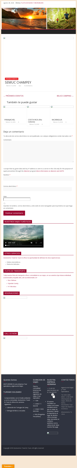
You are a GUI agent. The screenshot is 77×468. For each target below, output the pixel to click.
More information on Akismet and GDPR (50, 171)
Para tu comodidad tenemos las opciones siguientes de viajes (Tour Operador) (37, 392)
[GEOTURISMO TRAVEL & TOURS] (5, 32)
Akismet (27, 171)
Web (5, 196)
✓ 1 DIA (35, 401)
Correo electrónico (10, 186)
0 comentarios (28, 86)
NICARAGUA (57, 119)
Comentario (7, 140)
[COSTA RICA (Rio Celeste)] (38, 107)
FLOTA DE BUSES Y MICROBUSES (32, 3)
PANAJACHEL (9, 119)
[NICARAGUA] (62, 107)
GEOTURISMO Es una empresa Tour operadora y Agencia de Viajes (15, 385)
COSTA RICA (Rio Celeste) (35, 120)
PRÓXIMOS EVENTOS (11, 79)
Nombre (6, 175)
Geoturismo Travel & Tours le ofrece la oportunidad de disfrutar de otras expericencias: (31, 258)
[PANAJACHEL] (14, 107)
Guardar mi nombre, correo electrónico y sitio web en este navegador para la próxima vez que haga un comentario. (37, 207)
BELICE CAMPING (65, 96)
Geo (20, 86)
